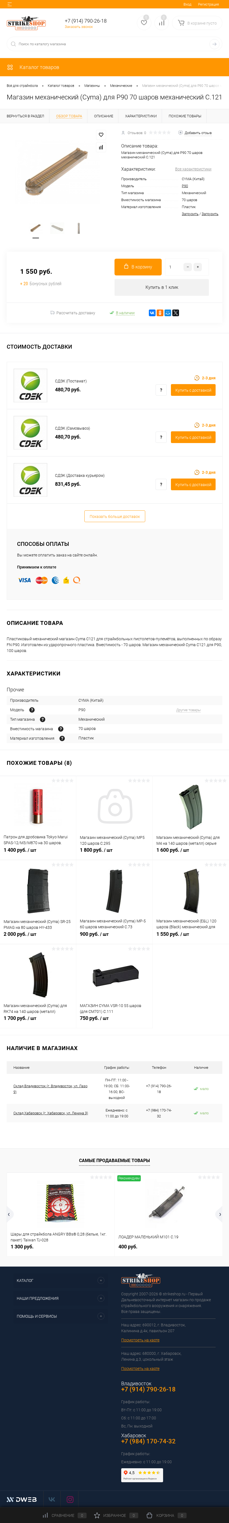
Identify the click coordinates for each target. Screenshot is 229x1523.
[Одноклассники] (160, 313)
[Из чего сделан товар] (62, 738)
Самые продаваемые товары (114, 1160)
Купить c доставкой (193, 390)
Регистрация (208, 4)
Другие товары (188, 710)
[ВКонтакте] (152, 313)
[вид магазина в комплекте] (42, 719)
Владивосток (136, 1383)
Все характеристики (193, 169)
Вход (187, 4)
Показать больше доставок (115, 516)
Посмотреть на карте (140, 1340)
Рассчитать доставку (75, 313)
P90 (185, 186)
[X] (175, 313)
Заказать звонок (79, 27)
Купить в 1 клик (161, 287)
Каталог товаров (38, 67)
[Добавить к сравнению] (101, 147)
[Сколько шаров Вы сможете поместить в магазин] (60, 729)
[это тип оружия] (32, 710)
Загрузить (190, 214)
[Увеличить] (57, 172)
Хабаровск (133, 1435)
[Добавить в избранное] (101, 135)
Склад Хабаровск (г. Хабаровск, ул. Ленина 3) (50, 1113)
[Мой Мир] (167, 313)
